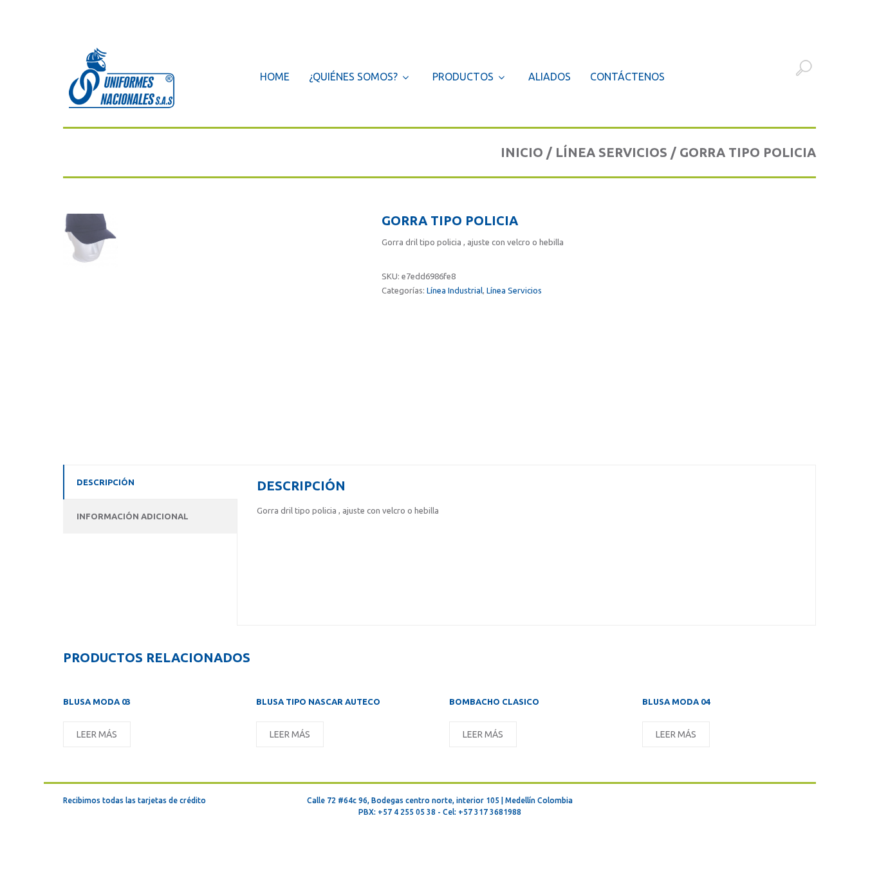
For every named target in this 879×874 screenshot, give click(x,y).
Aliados (549, 76)
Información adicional (133, 516)
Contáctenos (627, 76)
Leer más (97, 734)
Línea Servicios (611, 152)
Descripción (105, 482)
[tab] (150, 482)
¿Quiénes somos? (353, 77)
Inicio (522, 152)
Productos (463, 77)
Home (275, 76)
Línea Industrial (455, 290)
